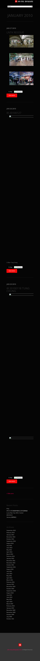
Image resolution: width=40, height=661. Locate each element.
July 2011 (9, 571)
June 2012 (9, 547)
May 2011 (9, 575)
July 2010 (9, 595)
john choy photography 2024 (14, 649)
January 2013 (10, 534)
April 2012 (9, 552)
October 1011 (10, 619)
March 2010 (10, 603)
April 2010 (9, 601)
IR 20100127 (14, 113)
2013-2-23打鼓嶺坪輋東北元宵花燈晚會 (17, 510)
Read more (12, 95)
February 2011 (11, 582)
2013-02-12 (9, 515)
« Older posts (10, 493)
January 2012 (10, 558)
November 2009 (11, 612)
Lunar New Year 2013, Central (15, 513)
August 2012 (10, 543)
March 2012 (10, 554)
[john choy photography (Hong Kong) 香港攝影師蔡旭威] (24, 2)
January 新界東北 (11, 517)
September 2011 (11, 567)
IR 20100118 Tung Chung (18, 289)
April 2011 (9, 578)
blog (8, 508)
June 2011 (9, 573)
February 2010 (11, 606)
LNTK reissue (15, 32)
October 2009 (10, 614)
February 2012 (11, 556)
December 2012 (11, 537)
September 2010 (11, 591)
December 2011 (11, 560)
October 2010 (10, 588)
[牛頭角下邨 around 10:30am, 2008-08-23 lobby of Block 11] (23, 50)
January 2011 (10, 584)
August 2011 (10, 569)
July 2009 (9, 616)
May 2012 (9, 550)
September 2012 (11, 541)
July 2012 (9, 545)
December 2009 (11, 610)
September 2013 (11, 530)
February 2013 (11, 532)
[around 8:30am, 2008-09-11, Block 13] (23, 68)
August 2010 (10, 593)
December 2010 (11, 586)
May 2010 (9, 599)
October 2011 (10, 565)
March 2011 (10, 580)
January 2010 (10, 608)
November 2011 (11, 563)
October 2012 (10, 539)
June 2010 (9, 597)
